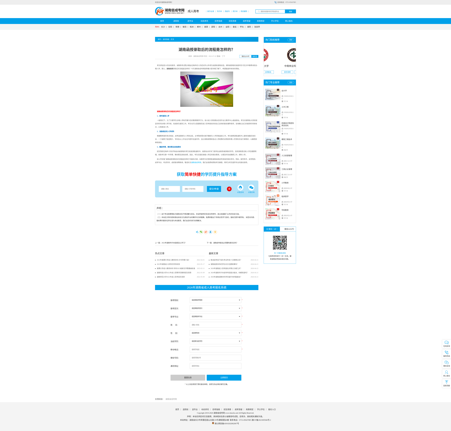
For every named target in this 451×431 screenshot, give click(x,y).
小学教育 (285, 183)
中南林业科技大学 (279, 66)
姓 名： (175, 325)
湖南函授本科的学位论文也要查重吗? (224, 264)
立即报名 (286, 72)
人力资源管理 (287, 156)
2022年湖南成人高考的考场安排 (168, 264)
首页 (162, 21)
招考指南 (218, 21)
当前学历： (175, 341)
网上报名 (289, 21)
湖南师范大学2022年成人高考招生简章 (171, 277)
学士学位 (275, 21)
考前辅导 (244, 11)
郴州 (199, 27)
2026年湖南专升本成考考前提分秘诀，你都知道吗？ (229, 273)
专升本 (219, 11)
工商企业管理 (287, 169)
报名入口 (272, 409)
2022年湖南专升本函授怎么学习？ (174, 243)
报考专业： (175, 317)
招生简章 (232, 21)
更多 (290, 40)
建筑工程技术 (287, 139)
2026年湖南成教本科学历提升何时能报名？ (226, 277)
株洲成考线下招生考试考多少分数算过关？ (226, 260)
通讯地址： (175, 366)
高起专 (227, 11)
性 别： (175, 333)
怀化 (242, 27)
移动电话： (175, 350)
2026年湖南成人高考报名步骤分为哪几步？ (226, 268)
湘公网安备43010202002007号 (227, 424)
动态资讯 (204, 21)
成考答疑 (246, 21)
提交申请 (214, 189)
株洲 (192, 27)
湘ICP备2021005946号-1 (261, 420)
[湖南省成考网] (177, 15)
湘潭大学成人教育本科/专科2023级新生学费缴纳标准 (176, 268)
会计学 (284, 91)
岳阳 (170, 27)
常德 (177, 27)
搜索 (290, 11)
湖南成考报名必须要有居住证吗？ (225, 243)
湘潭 (206, 27)
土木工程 (285, 107)
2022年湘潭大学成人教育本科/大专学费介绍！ (173, 260)
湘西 (249, 27)
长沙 (163, 27)
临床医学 (285, 196)
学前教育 (285, 210)
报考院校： (175, 300)
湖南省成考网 (171, 399)
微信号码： (175, 358)
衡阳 (184, 27)
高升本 (235, 11)
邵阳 (213, 27)
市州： (158, 27)
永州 (220, 27)
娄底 (235, 27)
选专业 (190, 21)
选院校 (176, 21)
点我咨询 (240, 192)
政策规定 (260, 21)
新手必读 (210, 11)
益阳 (227, 27)
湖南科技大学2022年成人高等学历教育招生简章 (174, 273)
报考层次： (175, 309)
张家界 (257, 27)
